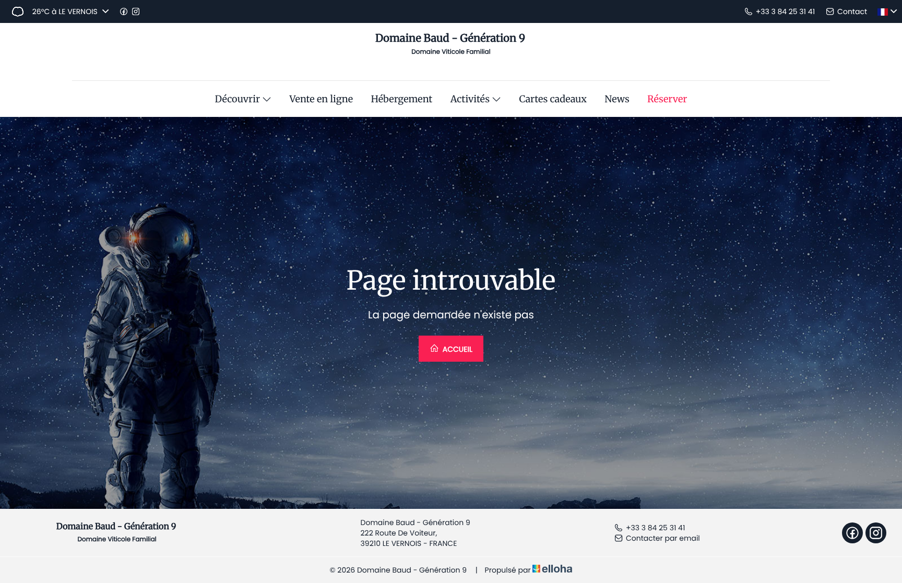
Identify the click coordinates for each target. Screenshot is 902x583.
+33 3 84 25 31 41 (655, 527)
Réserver (667, 99)
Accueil (456, 349)
